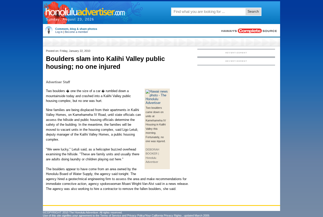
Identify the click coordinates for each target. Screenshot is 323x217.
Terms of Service (110, 215)
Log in (59, 31)
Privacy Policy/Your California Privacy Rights (154, 215)
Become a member (76, 31)
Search (253, 11)
